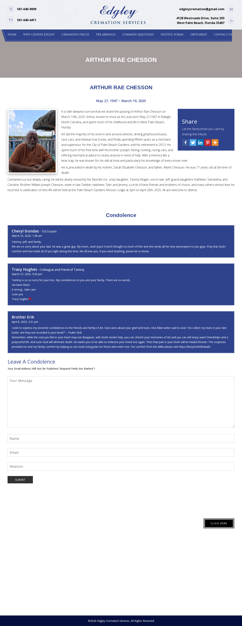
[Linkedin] (200, 142)
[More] (215, 142)
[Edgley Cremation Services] (118, 14)
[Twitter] (193, 142)
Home (12, 35)
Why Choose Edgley (39, 35)
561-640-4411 (26, 20)
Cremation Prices (75, 35)
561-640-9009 (26, 9)
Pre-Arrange (106, 35)
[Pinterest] (207, 142)
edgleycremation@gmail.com (201, 9)
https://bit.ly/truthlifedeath (194, 346)
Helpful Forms (172, 35)
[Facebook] (185, 142)
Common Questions (138, 35)
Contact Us (223, 35)
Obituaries (198, 35)
